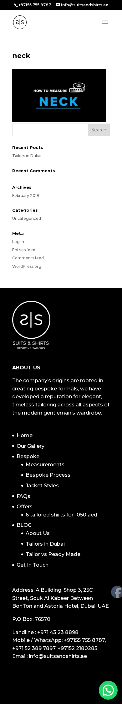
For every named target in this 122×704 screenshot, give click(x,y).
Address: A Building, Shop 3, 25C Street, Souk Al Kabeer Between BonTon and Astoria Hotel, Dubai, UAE (60, 598)
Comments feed (28, 258)
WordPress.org (26, 266)
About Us (38, 533)
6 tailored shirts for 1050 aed (61, 515)
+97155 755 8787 (84, 640)
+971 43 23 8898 (58, 632)
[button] (108, 690)
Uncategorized (26, 218)
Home (25, 435)
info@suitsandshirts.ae (58, 656)
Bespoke (28, 456)
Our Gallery (30, 446)
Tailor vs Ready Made (53, 554)
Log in (18, 241)
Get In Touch (32, 565)
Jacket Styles (42, 486)
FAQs (23, 496)
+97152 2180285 (77, 648)
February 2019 (25, 195)
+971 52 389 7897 (33, 648)
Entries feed (23, 249)
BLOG (24, 525)
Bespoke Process (48, 475)
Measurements (45, 465)
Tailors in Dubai (26, 155)
